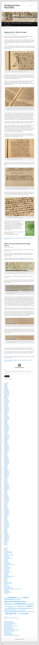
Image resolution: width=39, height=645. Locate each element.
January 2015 (6, 509)
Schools (5, 584)
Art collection (6, 550)
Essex (12, 599)
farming (13, 604)
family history (8, 604)
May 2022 (5, 422)
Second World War (7, 586)
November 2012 (6, 537)
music (33, 606)
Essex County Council (7, 626)
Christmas (18, 597)
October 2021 (6, 429)
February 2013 (6, 534)
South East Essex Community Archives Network (11, 635)
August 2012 (6, 540)
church (21, 597)
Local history (6, 575)
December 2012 (6, 536)
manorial (16, 606)
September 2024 (6, 402)
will (8, 238)
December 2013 (6, 523)
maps (21, 606)
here (5, 354)
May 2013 (5, 531)
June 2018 (5, 466)
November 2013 (6, 524)
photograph (22, 608)
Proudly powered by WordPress (19, 639)
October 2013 (6, 525)
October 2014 (6, 513)
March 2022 (6, 425)
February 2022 (6, 426)
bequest (20, 360)
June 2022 (5, 421)
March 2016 (6, 495)
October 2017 (6, 474)
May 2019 (5, 454)
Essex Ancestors (10, 357)
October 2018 (6, 462)
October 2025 (6, 394)
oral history (10, 608)
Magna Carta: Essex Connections (9, 576)
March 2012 (6, 544)
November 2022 (6, 418)
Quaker (32, 608)
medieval (29, 606)
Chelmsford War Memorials (8, 622)
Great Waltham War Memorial (8, 634)
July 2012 (5, 541)
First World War (6, 568)
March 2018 (6, 469)
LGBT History (6, 574)
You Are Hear (6, 593)
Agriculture (6, 548)
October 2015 (6, 500)
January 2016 (6, 497)
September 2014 (6, 514)
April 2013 (5, 532)
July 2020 (5, 439)
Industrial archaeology (7, 571)
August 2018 (6, 464)
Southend (26, 611)
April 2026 (5, 387)
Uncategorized (6, 589)
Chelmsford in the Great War (8, 621)
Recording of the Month (8, 582)
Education (5, 559)
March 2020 (6, 444)
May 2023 (5, 414)
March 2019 (6, 456)
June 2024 (5, 403)
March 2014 (6, 520)
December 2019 (6, 447)
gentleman (25, 360)
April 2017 (5, 481)
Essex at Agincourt (7, 563)
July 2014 (5, 516)
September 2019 (6, 450)
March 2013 (6, 533)
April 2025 (5, 397)
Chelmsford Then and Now (8, 551)
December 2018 (6, 460)
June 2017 (5, 479)
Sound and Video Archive (8, 587)
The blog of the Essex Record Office (12, 6)
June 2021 (5, 433)
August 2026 (6, 383)
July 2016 (5, 490)
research (6, 610)
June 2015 (5, 504)
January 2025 (6, 399)
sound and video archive (11, 611)
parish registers (17, 608)
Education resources (8, 25)
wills (5, 613)
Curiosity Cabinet (7, 557)
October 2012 (6, 538)
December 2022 (6, 417)
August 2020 (6, 438)
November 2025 (6, 393)
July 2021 (5, 432)
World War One (11, 613)
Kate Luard (13, 606)
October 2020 (6, 436)
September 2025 (6, 395)
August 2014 (6, 515)
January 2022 (6, 427)
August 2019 (6, 451)
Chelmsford (12, 597)
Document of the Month (8, 558)
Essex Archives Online (7, 624)
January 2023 (6, 416)
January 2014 (6, 522)
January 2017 (6, 484)
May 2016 (5, 492)
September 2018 (6, 463)
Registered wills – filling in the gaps (15, 32)
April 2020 (5, 443)
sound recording (21, 611)
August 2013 (6, 527)
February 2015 (6, 508)
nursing (5, 608)
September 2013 (6, 526)
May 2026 (5, 386)
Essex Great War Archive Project (9, 564)
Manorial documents (7, 577)
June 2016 (5, 491)
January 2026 (6, 391)
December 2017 (6, 472)
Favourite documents (7, 567)
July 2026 (5, 384)
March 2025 (6, 398)
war (34, 611)
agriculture (6, 597)
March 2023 (6, 415)
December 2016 (6, 485)
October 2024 (6, 401)
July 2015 (5, 503)
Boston (23, 360)
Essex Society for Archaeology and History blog (11, 629)
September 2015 (6, 501)
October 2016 (6, 487)
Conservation (6, 556)
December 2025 (6, 392)
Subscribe (7, 376)
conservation (7, 599)
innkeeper (29, 360)
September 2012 (6, 539)
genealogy (30, 604)
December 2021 (6, 428)
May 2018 (5, 467)
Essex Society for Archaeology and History (11, 617)
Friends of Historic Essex (8, 633)
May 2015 (5, 505)
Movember (6, 578)
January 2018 (6, 471)
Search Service (6, 585)
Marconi (24, 606)
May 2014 (5, 518)
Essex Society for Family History (9, 631)
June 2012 (5, 542)
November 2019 (6, 448)
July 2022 (5, 420)
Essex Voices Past (7, 632)
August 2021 (6, 431)
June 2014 (5, 517)
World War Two (18, 613)
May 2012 (5, 543)
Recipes (5, 581)
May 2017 (5, 480)
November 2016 (6, 486)
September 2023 (6, 411)
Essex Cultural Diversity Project (9, 627)
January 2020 (6, 446)
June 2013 (5, 530)
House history (6, 570)
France (27, 604)
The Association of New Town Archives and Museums (12, 588)
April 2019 (5, 455)
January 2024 (6, 408)
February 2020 (6, 445)
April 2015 (5, 506)
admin (13, 247)
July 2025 (5, 396)
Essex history (6, 565)
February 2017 (6, 483)
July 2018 (5, 465)
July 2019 (5, 452)
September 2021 (6, 430)
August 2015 (6, 502)
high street (9, 606)
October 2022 (6, 419)
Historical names (7, 569)
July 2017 (5, 478)
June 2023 (5, 413)
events (27, 601)
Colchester (26, 597)
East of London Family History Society (10, 623)
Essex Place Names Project (8, 628)
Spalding (29, 611)
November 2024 (6, 400)
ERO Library (6, 560)
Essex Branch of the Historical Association (11, 625)
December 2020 (6, 435)
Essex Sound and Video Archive (15, 601)
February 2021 (6, 434)
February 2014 (6, 521)
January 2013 (6, 535)
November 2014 (6, 512)
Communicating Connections (8, 554)
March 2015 (6, 507)
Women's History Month (8, 592)
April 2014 (5, 519)
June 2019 (5, 453)
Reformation (6, 238)
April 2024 (5, 404)
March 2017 (6, 482)
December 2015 (6, 498)
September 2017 (6, 475)
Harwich (5, 606)
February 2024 (6, 407)
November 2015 (6, 499)
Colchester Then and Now (8, 552)
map (19, 606)
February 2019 (6, 457)
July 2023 (5, 412)
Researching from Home (8, 583)
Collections (11, 360)
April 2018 (5, 468)
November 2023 (6, 409)
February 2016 (6, 496)
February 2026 (6, 390)
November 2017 (6, 473)
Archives (8, 360)
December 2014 (6, 510)
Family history (6, 566)
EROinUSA (15, 360)
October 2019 (6, 449)
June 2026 (5, 385)
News (5, 579)
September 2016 (6, 488)
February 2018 (6, 470)
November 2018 (6, 461)
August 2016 (6, 489)
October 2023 (6, 410)
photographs (6, 580)
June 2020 (5, 440)
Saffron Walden (12, 610)
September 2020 (6, 437)
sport (32, 611)
